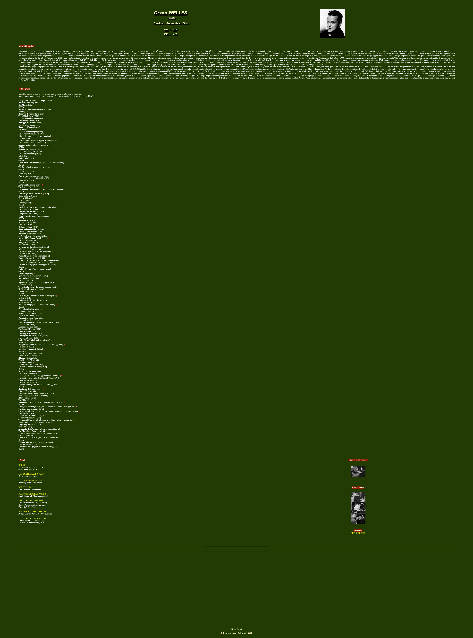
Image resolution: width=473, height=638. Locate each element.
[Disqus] (236, 591)
